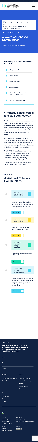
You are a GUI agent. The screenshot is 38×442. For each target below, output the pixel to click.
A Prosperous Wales (14, 69)
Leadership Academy (25, 381)
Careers (4, 426)
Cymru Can (5, 381)
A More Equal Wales (14, 81)
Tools (3, 399)
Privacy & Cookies (7, 430)
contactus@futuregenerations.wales (26, 421)
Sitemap (4, 428)
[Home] (10, 6)
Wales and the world (24, 378)
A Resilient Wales (13, 75)
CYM (34, 1)
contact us (19, 417)
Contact (4, 401)
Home (6, 22)
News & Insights (23, 386)
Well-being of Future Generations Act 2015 (13, 26)
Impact (21, 383)
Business (21, 389)
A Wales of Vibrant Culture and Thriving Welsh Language (17, 93)
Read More (16, 212)
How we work (5, 396)
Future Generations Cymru (24, 22)
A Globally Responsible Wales (17, 100)
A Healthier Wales (14, 87)
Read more (16, 235)
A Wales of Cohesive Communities (11, 28)
